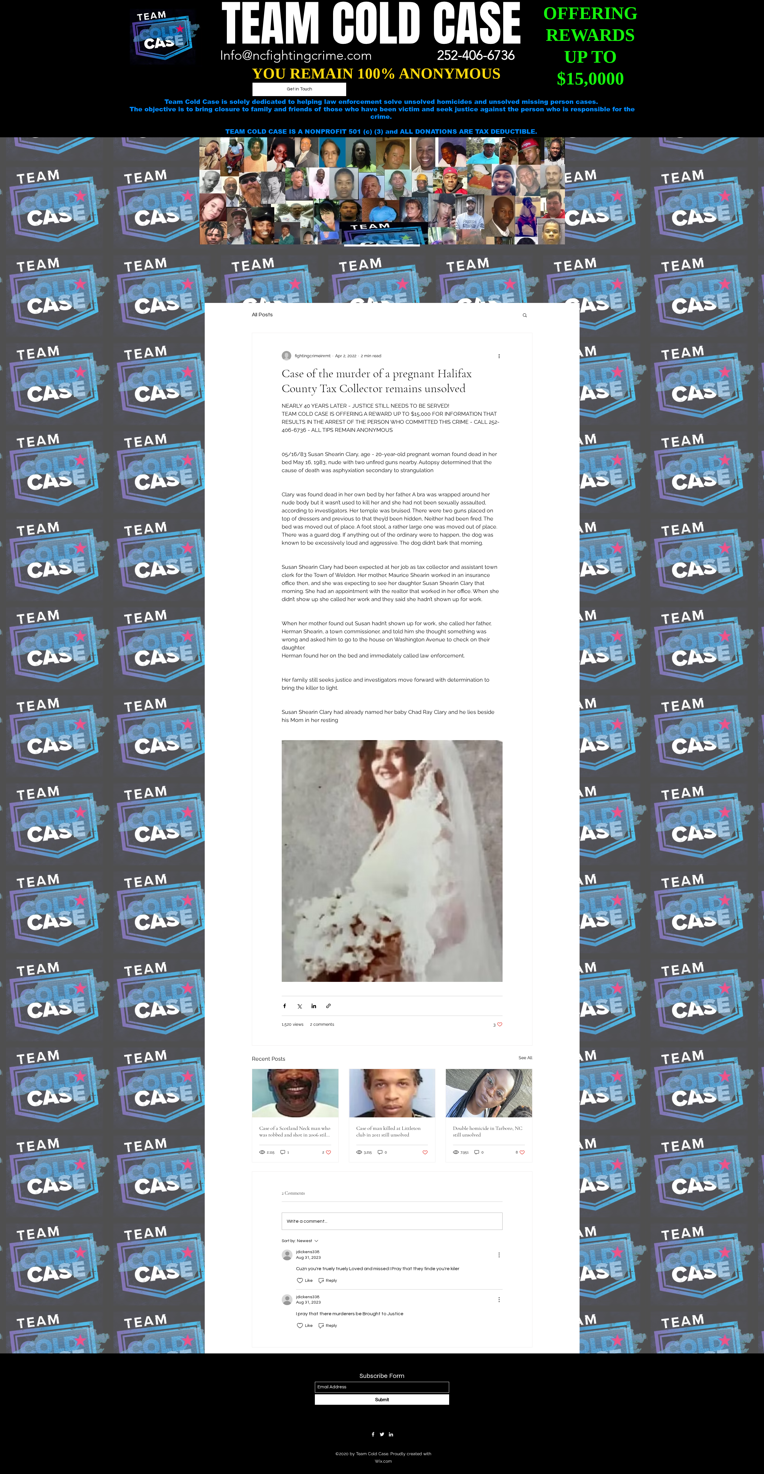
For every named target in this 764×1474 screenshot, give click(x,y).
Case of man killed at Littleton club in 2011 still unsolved (388, 1131)
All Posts (262, 315)
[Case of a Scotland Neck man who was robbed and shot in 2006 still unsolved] (295, 1093)
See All (525, 1057)
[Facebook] (373, 1434)
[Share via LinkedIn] (314, 1006)
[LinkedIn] (391, 1434)
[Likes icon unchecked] (300, 1280)
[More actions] (499, 355)
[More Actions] (499, 1255)
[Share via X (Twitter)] (299, 1006)
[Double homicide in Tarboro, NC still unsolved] (489, 1093)
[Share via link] (328, 1006)
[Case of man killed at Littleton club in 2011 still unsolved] (392, 1093)
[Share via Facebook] (284, 1006)
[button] (525, 314)
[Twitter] (382, 1434)
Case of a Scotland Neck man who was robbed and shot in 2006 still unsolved (294, 1131)
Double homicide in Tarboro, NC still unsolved (487, 1131)
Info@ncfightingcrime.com (296, 55)
